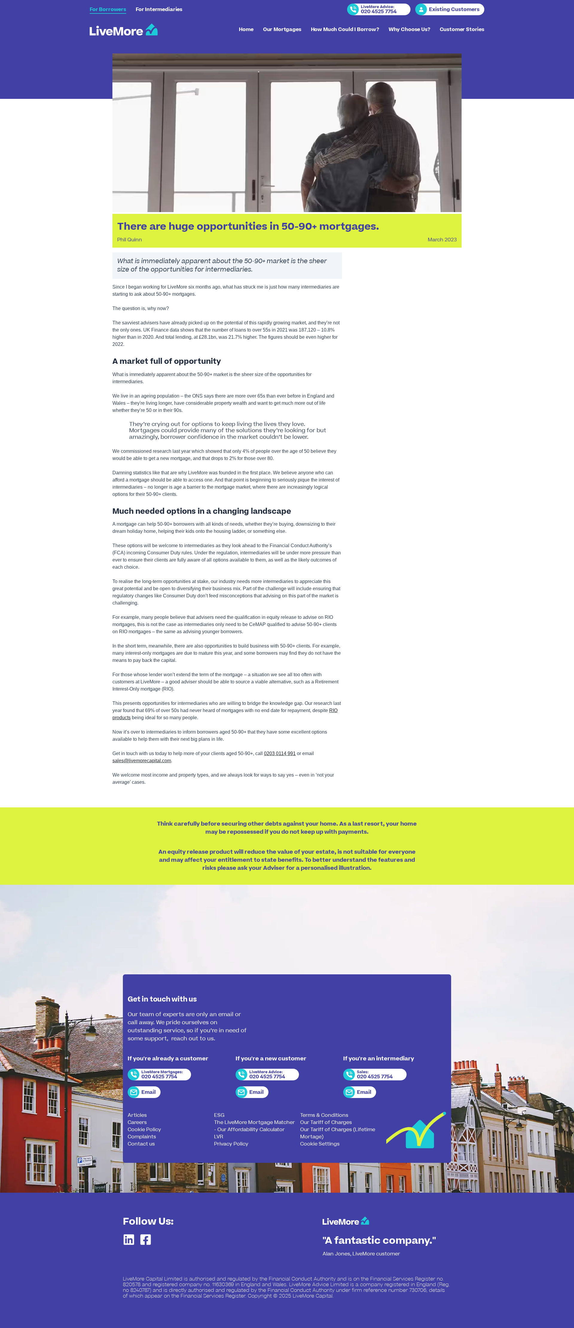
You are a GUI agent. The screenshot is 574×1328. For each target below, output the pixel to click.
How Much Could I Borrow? (345, 29)
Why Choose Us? (409, 29)
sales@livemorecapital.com (141, 760)
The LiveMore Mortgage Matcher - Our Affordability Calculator (254, 1126)
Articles (137, 1115)
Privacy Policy (231, 1144)
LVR (218, 1136)
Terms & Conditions (324, 1115)
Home (246, 29)
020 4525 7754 (379, 11)
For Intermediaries (159, 9)
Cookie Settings (320, 1144)
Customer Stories (462, 29)
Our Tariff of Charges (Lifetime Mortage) (337, 1133)
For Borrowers (108, 9)
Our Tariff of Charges (326, 1122)
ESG (219, 1115)
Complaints (142, 1136)
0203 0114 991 (280, 753)
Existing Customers (454, 9)
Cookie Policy (144, 1129)
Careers (137, 1122)
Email (148, 1092)
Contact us (141, 1144)
